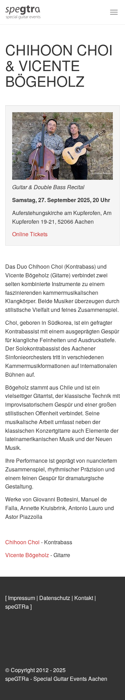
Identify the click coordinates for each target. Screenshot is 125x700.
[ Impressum (20, 598)
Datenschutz (54, 598)
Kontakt (83, 598)
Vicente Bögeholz (27, 555)
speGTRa (17, 606)
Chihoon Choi (22, 542)
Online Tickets (30, 234)
